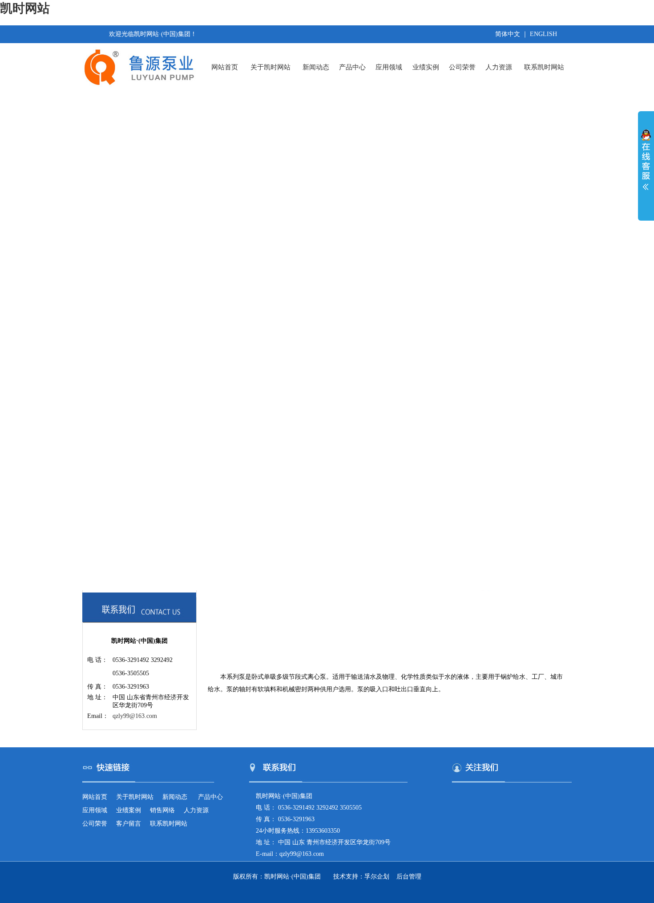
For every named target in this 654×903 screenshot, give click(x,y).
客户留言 (128, 823)
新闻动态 (316, 67)
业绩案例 (128, 810)
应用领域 (388, 67)
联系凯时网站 (544, 67)
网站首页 (224, 67)
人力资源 (498, 67)
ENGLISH (543, 34)
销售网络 (162, 810)
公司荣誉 (462, 67)
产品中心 (352, 67)
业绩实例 (425, 67)
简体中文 (507, 34)
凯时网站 (25, 8)
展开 (646, 165)
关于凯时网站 (270, 67)
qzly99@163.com (135, 716)
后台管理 (408, 876)
